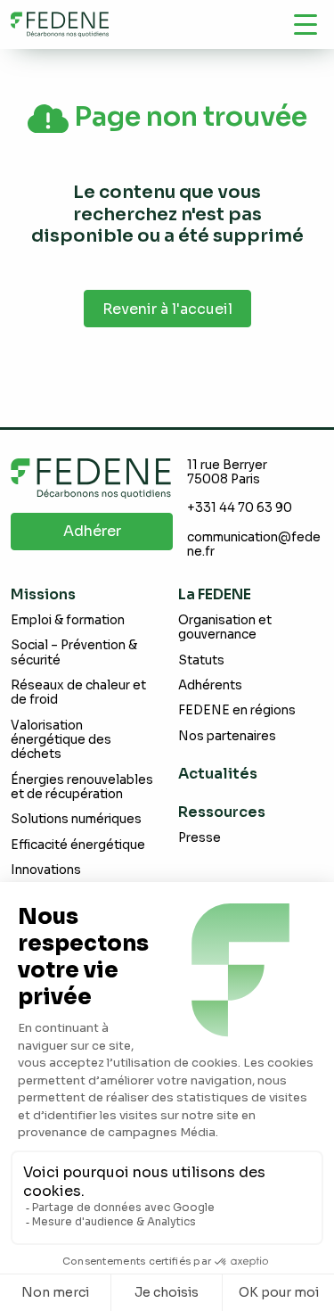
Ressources (221, 812)
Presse (199, 837)
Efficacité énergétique (78, 845)
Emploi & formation (68, 620)
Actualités (217, 773)
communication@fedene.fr (254, 544)
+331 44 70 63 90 (239, 507)
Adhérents (210, 685)
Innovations (46, 870)
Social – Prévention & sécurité (74, 652)
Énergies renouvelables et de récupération (82, 787)
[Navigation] (305, 24)
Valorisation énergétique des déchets (61, 740)
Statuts (201, 660)
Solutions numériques (76, 819)
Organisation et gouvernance (225, 627)
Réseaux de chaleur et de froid (78, 692)
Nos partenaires (227, 736)
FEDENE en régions (237, 710)
